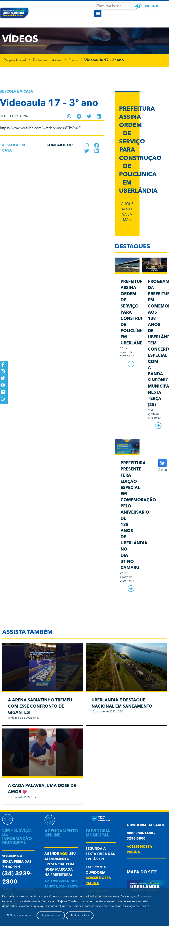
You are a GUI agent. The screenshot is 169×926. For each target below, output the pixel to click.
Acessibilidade (147, 6)
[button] (97, 13)
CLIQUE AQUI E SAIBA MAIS (127, 212)
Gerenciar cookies (20, 915)
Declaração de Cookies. (136, 906)
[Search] (138, 6)
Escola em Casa (17, 91)
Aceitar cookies (80, 915)
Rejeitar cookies (50, 915)
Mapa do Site (142, 872)
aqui (64, 854)
